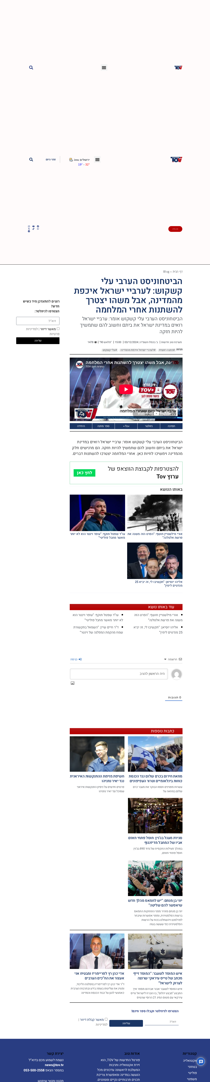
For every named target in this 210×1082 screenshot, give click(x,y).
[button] (104, 67)
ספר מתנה (103, 426)
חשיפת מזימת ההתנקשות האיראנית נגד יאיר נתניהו (97, 779)
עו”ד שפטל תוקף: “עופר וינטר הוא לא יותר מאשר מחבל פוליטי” (97, 536)
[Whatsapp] (38, 229)
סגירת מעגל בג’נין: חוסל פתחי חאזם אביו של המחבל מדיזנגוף (155, 840)
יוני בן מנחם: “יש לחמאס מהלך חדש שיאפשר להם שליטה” (155, 903)
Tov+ (126, 426)
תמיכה (171, 426)
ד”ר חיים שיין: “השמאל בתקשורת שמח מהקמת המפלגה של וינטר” (98, 630)
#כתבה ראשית (167, 350)
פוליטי (192, 1073)
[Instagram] (29, 226)
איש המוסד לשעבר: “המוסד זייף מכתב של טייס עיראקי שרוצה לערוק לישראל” (158, 978)
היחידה (81, 426)
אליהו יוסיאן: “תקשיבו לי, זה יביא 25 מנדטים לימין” (159, 584)
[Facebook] (38, 226)
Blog (166, 271)
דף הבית (178, 271)
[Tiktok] (33, 229)
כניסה (74, 659)
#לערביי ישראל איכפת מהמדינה (137, 350)
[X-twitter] (29, 229)
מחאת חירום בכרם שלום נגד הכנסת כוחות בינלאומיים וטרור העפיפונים (155, 779)
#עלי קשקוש (110, 350)
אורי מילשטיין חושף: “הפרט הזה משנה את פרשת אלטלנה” (155, 536)
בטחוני (192, 1066)
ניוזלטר (149, 426)
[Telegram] (29, 231)
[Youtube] (33, 226)
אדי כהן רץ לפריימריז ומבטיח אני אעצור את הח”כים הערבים (99, 976)
